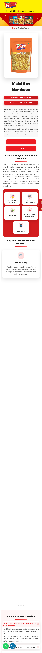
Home (14, 28)
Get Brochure (21, 142)
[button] (18, 605)
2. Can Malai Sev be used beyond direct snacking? (21, 647)
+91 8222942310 (10, 11)
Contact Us (21, 148)
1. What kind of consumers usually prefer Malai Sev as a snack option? (21, 624)
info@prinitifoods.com (27, 11)
